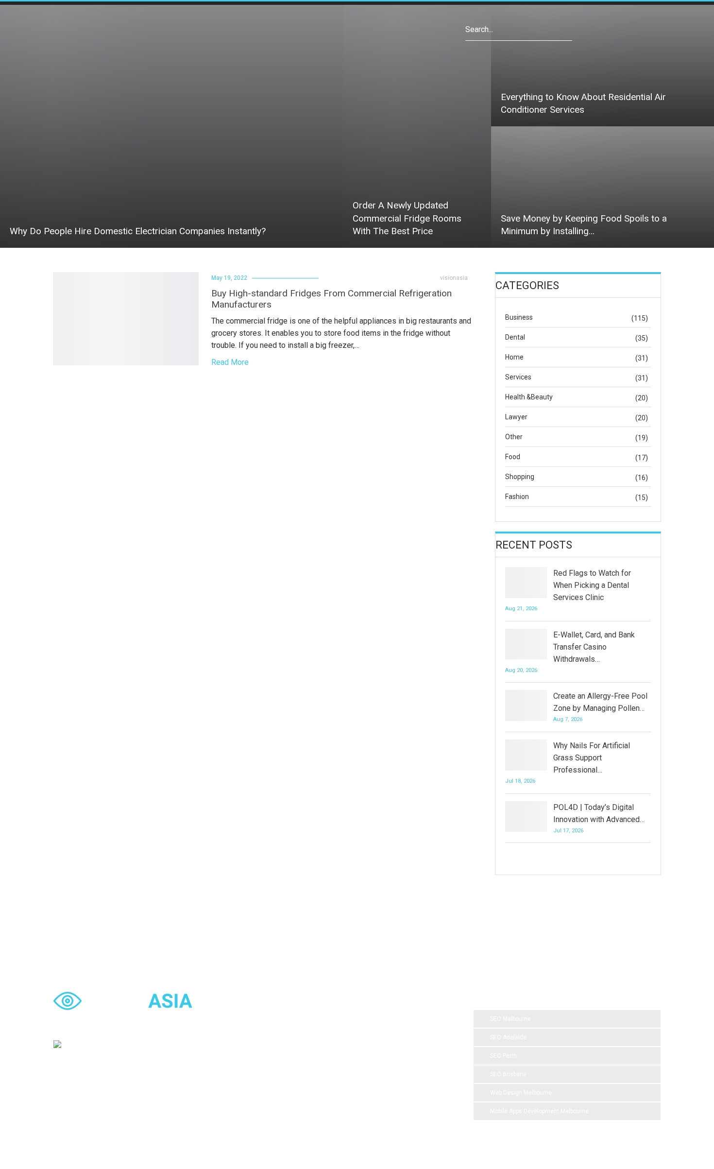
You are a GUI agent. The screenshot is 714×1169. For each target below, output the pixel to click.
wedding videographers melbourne (318, 1078)
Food (512, 457)
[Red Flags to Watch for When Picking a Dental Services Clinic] (526, 582)
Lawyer (516, 417)
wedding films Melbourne (392, 1039)
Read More (230, 362)
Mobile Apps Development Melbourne (539, 1111)
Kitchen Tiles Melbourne (304, 1097)
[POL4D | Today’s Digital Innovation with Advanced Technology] (526, 816)
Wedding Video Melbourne (385, 1019)
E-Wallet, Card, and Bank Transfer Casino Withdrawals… (594, 647)
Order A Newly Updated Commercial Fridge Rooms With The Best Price (407, 218)
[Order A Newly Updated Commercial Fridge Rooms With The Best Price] (417, 126)
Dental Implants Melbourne (307, 1039)
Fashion (517, 496)
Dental (515, 337)
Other (514, 437)
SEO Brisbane (508, 1074)
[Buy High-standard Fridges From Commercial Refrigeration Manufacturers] (126, 318)
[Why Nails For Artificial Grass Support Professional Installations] (526, 755)
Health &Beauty (529, 397)
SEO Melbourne (510, 1018)
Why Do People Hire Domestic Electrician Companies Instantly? (138, 231)
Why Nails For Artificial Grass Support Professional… (591, 757)
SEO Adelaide (508, 1037)
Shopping (519, 477)
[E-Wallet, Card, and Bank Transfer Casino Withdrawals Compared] (526, 644)
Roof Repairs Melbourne (384, 1097)
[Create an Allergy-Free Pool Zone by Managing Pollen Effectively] (526, 705)
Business (519, 317)
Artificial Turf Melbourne (303, 1019)
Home (514, 357)
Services (518, 377)
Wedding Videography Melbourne (355, 1058)
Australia (284, 1058)
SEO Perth (503, 1055)
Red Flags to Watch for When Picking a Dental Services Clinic (592, 585)
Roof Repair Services (408, 1078)
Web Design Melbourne (521, 1092)
